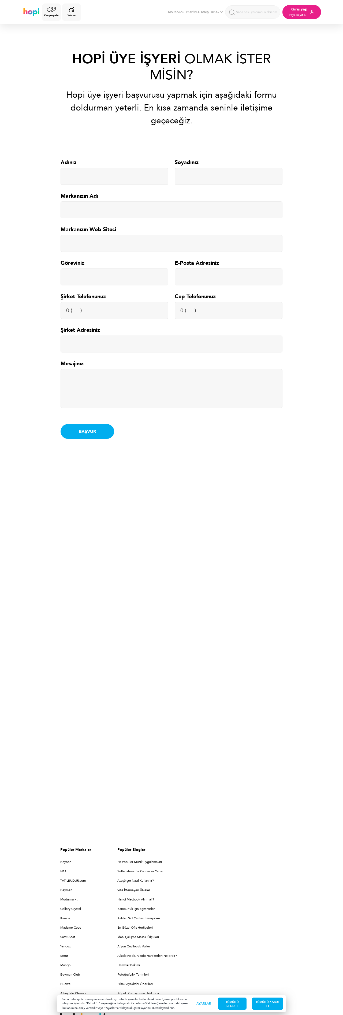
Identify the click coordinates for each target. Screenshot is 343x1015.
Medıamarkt (68, 899)
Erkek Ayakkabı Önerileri (135, 984)
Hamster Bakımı (128, 965)
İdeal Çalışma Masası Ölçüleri (138, 937)
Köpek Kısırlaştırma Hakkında (138, 993)
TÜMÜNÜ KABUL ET (267, 1004)
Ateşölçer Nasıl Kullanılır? (135, 880)
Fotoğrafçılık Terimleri (133, 974)
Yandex (65, 946)
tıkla (82, 1003)
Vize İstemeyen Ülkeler (133, 890)
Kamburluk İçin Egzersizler (136, 909)
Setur (64, 956)
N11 (63, 871)
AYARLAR (203, 1003)
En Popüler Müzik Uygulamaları (139, 862)
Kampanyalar (51, 15)
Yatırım (71, 15)
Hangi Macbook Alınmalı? (135, 899)
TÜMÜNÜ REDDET (232, 1004)
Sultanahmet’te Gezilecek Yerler (140, 871)
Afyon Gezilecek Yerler (133, 946)
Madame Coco (70, 927)
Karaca (65, 918)
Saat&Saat (67, 937)
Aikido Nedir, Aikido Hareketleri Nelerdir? (147, 956)
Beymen (66, 890)
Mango (65, 965)
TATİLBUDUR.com (73, 880)
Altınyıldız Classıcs (73, 993)
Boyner (65, 862)
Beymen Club (70, 974)
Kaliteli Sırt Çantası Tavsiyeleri (138, 918)
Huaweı (65, 984)
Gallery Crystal (70, 909)
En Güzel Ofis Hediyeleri (135, 927)
